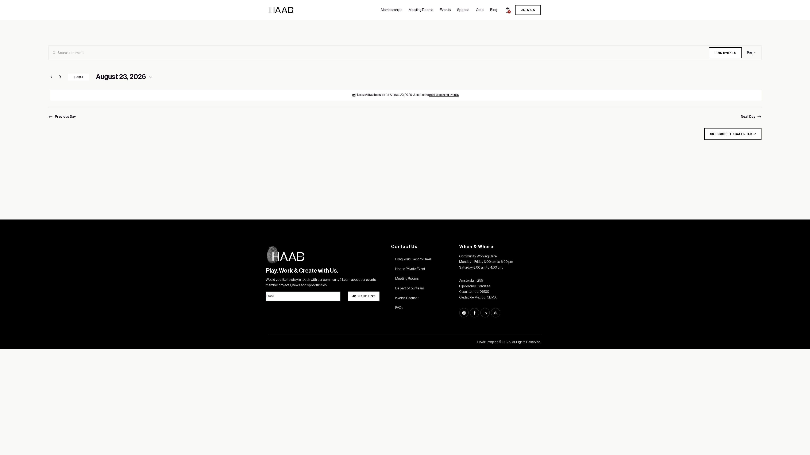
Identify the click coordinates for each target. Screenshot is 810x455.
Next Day (748, 116)
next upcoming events (444, 95)
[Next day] (60, 77)
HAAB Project (487, 342)
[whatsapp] (495, 312)
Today (78, 77)
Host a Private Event (410, 269)
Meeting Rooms (407, 278)
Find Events (725, 52)
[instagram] (464, 312)
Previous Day (65, 116)
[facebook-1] (474, 312)
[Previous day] (51, 77)
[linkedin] (485, 312)
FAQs (399, 307)
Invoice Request (407, 298)
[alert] (405, 95)
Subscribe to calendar (731, 134)
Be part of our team (409, 288)
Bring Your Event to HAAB (413, 259)
